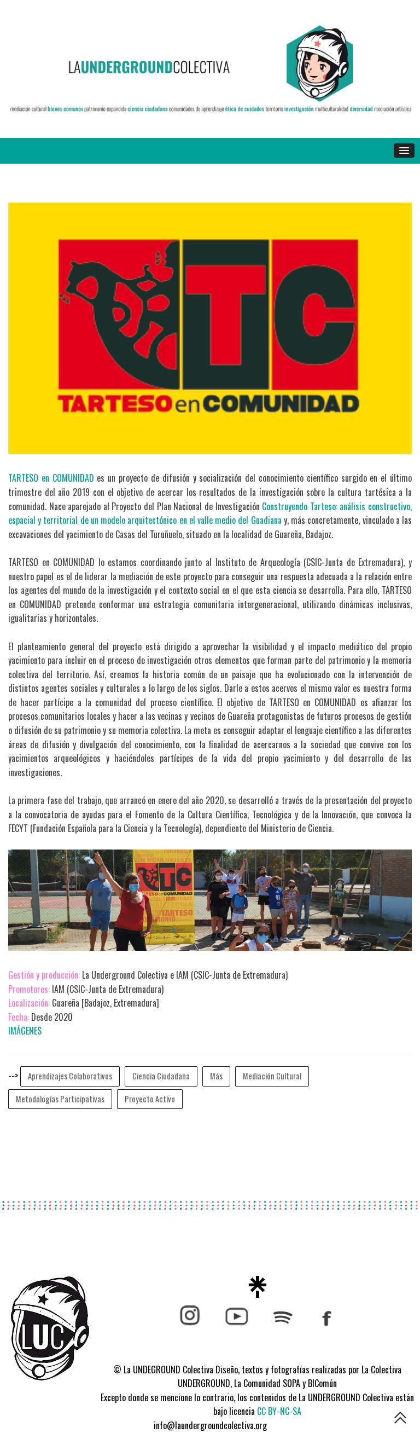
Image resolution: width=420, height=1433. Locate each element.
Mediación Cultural (272, 1076)
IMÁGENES (25, 1030)
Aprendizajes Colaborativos (70, 1076)
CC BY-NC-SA (279, 1411)
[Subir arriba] (400, 1419)
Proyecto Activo (150, 1099)
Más (216, 1076)
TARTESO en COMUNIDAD (51, 477)
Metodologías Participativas (60, 1099)
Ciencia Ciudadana (161, 1076)
